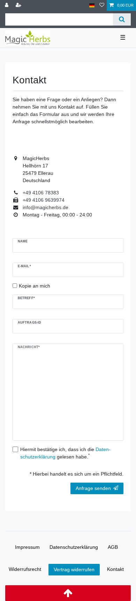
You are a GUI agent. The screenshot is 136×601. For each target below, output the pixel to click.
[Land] (92, 5)
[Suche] (122, 19)
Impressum (27, 547)
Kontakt (115, 569)
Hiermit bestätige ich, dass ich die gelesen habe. (65, 453)
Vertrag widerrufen (74, 569)
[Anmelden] (7, 5)
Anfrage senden (93, 488)
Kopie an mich (34, 286)
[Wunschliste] (102, 5)
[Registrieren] (19, 5)
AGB (113, 547)
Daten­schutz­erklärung (74, 547)
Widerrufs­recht (25, 569)
